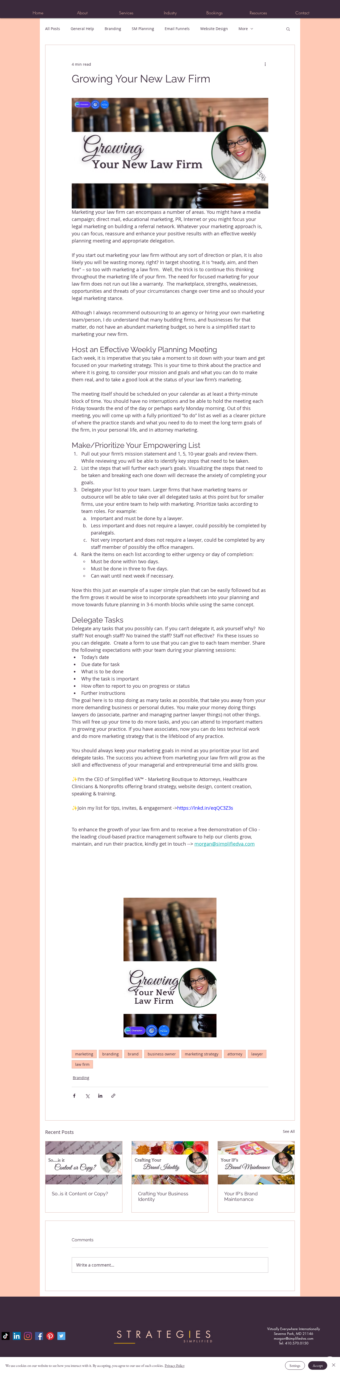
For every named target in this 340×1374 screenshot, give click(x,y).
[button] (126, 13)
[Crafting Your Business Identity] (170, 1162)
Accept (318, 1365)
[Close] (333, 1365)
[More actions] (265, 64)
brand (133, 1053)
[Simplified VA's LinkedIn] (17, 1336)
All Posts (52, 28)
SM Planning (143, 28)
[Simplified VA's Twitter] (61, 1336)
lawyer (257, 1053)
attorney (234, 1053)
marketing (84, 1053)
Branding (113, 28)
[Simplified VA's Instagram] (28, 1336)
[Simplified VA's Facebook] (39, 1336)
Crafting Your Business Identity (163, 1196)
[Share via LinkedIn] (100, 1095)
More (243, 28)
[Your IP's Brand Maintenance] (256, 1162)
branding (110, 1053)
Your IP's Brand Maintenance (241, 1196)
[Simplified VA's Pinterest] (50, 1336)
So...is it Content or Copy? (80, 1193)
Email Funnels (177, 28)
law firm (82, 1064)
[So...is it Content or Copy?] (83, 1162)
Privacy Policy (175, 1365)
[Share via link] (113, 1095)
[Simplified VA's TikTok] (6, 1336)
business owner (162, 1053)
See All (289, 1131)
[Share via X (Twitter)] (87, 1095)
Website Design (214, 28)
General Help (82, 28)
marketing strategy (201, 1053)
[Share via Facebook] (74, 1095)
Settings (295, 1365)
